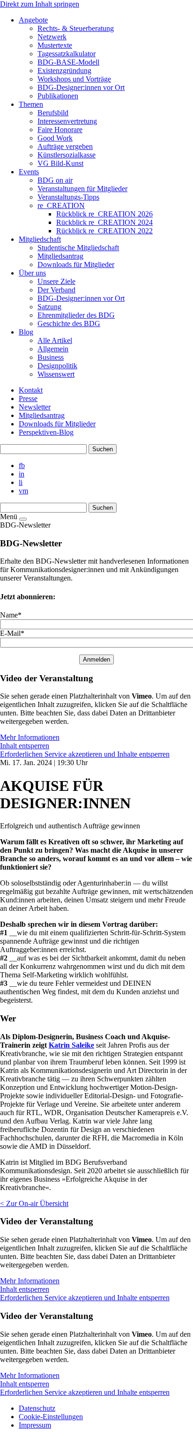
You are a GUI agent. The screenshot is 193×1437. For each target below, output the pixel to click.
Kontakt (31, 390)
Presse (28, 398)
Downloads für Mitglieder (57, 424)
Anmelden (96, 659)
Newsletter (35, 407)
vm (23, 491)
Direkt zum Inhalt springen (39, 4)
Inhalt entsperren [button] (24, 746)
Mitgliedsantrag (42, 415)
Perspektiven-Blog (46, 432)
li (20, 482)
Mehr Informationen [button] (29, 737)
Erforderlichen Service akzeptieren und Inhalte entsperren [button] (85, 754)
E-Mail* (12, 633)
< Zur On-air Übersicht (34, 1203)
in (21, 474)
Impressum (35, 1425)
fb (22, 465)
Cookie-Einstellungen (51, 1417)
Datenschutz (37, 1408)
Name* (11, 615)
